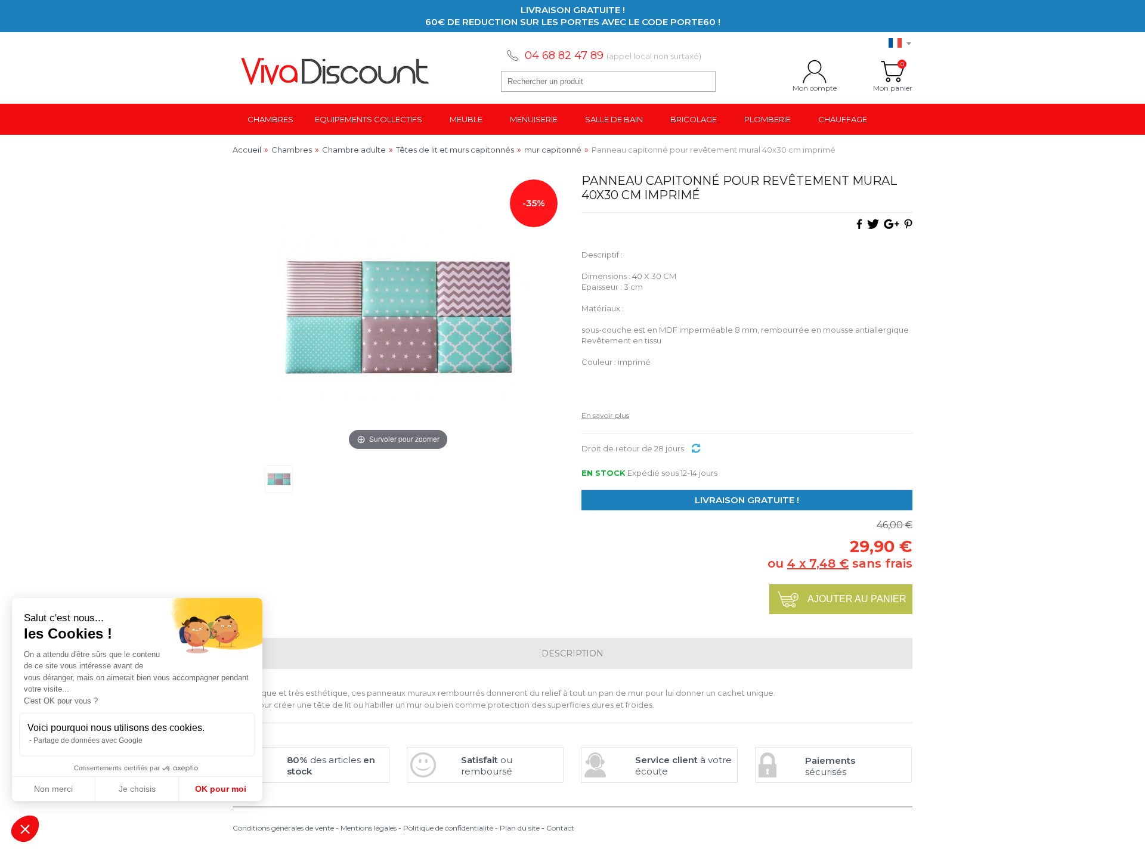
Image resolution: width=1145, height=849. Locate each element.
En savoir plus (605, 415)
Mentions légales (369, 827)
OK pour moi (220, 789)
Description (572, 653)
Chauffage (842, 119)
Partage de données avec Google (88, 740)
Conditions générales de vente (283, 827)
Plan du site (520, 827)
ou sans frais (840, 563)
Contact (560, 827)
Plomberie (767, 119)
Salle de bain (614, 119)
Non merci (53, 789)
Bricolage (693, 119)
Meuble (466, 119)
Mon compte (815, 71)
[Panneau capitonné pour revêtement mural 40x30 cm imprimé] (278, 479)
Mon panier (892, 71)
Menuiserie (534, 119)
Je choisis (137, 789)
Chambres (270, 119)
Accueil (247, 149)
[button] (25, 828)
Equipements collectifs (368, 119)
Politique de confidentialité (448, 827)
